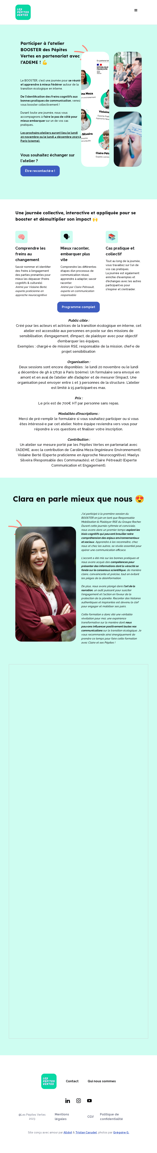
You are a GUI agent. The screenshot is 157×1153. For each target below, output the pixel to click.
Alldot (68, 1132)
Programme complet (78, 307)
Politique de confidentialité (111, 1117)
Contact (72, 1081)
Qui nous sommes (102, 1081)
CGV (90, 1116)
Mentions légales (62, 1117)
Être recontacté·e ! (40, 171)
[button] (136, 10)
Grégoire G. (121, 1132)
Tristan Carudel (86, 1132)
